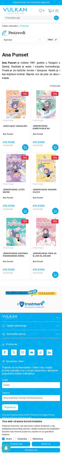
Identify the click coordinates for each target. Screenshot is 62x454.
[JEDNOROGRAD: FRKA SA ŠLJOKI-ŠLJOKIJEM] (46, 232)
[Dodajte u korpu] (25, 147)
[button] (51, 10)
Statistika (22, 439)
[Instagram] (23, 352)
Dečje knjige (8, 120)
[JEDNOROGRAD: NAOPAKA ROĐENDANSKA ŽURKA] (16, 232)
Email (5, 380)
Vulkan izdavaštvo (10, 26)
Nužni (9, 439)
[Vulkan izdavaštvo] (15, 10)
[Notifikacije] (6, 447)
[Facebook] (5, 352)
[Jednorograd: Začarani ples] (16, 104)
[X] (14, 352)
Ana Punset (8, 134)
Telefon (6, 393)
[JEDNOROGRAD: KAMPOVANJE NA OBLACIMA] (46, 104)
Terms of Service (19, 418)
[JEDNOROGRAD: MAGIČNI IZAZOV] (46, 168)
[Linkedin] (49, 352)
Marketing (38, 439)
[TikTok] (40, 352)
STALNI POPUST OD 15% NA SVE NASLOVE (31, 2)
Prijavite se (10, 407)
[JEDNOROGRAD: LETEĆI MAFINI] (16, 168)
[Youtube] (31, 352)
